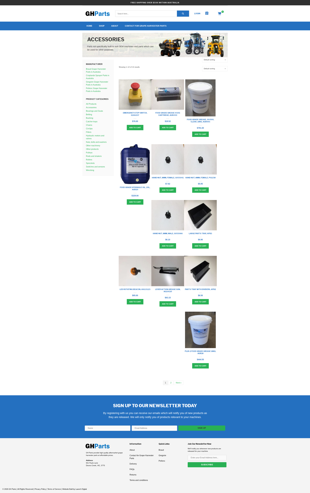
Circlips (89, 129)
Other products (92, 149)
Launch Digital (81, 489)
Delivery (133, 464)
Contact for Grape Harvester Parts (146, 26)
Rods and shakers (94, 156)
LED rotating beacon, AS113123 (135, 289)
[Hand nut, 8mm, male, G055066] (167, 215)
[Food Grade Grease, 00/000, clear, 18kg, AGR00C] (200, 97)
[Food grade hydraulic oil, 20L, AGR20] (135, 164)
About (114, 26)
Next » (178, 383)
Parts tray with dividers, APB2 (200, 289)
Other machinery (93, 146)
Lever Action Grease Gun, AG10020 (167, 290)
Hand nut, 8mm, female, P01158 (200, 178)
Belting (89, 114)
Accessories (91, 107)
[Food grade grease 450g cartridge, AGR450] (167, 94)
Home (89, 26)
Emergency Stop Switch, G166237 (135, 114)
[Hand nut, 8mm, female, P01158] (200, 159)
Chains (89, 125)
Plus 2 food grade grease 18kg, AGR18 (200, 352)
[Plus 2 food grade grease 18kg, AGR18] (200, 330)
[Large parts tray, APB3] (200, 215)
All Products (91, 104)
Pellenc (162, 461)
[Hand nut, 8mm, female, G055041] (167, 159)
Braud (161, 450)
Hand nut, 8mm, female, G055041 (168, 178)
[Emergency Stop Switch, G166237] (135, 94)
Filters (88, 132)
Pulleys (89, 153)
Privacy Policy (40, 489)
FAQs (132, 469)
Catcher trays (91, 122)
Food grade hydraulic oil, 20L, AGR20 (135, 188)
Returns (133, 475)
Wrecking (90, 170)
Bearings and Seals (94, 111)
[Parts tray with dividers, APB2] (200, 271)
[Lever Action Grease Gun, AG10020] (167, 271)
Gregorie (162, 455)
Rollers (89, 160)
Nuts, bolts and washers (96, 142)
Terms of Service (54, 489)
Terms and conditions (139, 480)
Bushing (89, 118)
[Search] (183, 14)
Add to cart (135, 128)
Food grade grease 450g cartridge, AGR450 (167, 114)
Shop (102, 26)
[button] (201, 428)
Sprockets (90, 163)
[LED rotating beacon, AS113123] (135, 271)
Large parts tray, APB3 (200, 233)
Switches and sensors (95, 167)
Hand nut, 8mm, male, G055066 (168, 233)
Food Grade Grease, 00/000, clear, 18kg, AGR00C (200, 120)
